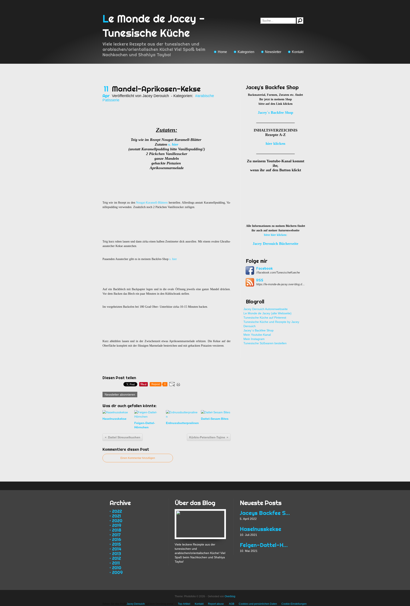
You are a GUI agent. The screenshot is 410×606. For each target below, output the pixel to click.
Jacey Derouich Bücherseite (275, 243)
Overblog (230, 596)
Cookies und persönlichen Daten (258, 603)
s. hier (173, 144)
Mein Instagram (254, 339)
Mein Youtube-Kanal (257, 334)
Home (222, 52)
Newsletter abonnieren (120, 394)
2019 (116, 525)
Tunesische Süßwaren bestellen (265, 343)
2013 (116, 553)
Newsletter (273, 52)
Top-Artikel (184, 603)
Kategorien (246, 52)
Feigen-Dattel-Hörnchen (265, 544)
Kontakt (297, 52)
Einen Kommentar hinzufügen (137, 458)
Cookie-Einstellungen (294, 603)
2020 (117, 520)
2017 (116, 534)
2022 (117, 511)
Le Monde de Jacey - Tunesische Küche (153, 26)
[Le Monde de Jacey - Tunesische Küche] (200, 511)
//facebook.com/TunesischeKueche (278, 272)
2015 (116, 544)
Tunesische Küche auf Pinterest (264, 317)
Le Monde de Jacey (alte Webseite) (267, 313)
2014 (116, 548)
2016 (116, 539)
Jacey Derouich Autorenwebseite (265, 309)
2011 (116, 563)
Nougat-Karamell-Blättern (152, 202)
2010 (116, 567)
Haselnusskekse (260, 528)
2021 (116, 516)
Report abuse (216, 603)
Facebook (264, 268)
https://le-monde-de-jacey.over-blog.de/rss (280, 284)
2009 (117, 572)
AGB (231, 603)
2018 (116, 530)
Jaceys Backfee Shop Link (265, 512)
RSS (259, 280)
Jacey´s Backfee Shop (258, 330)
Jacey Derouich (136, 603)
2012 (116, 558)
